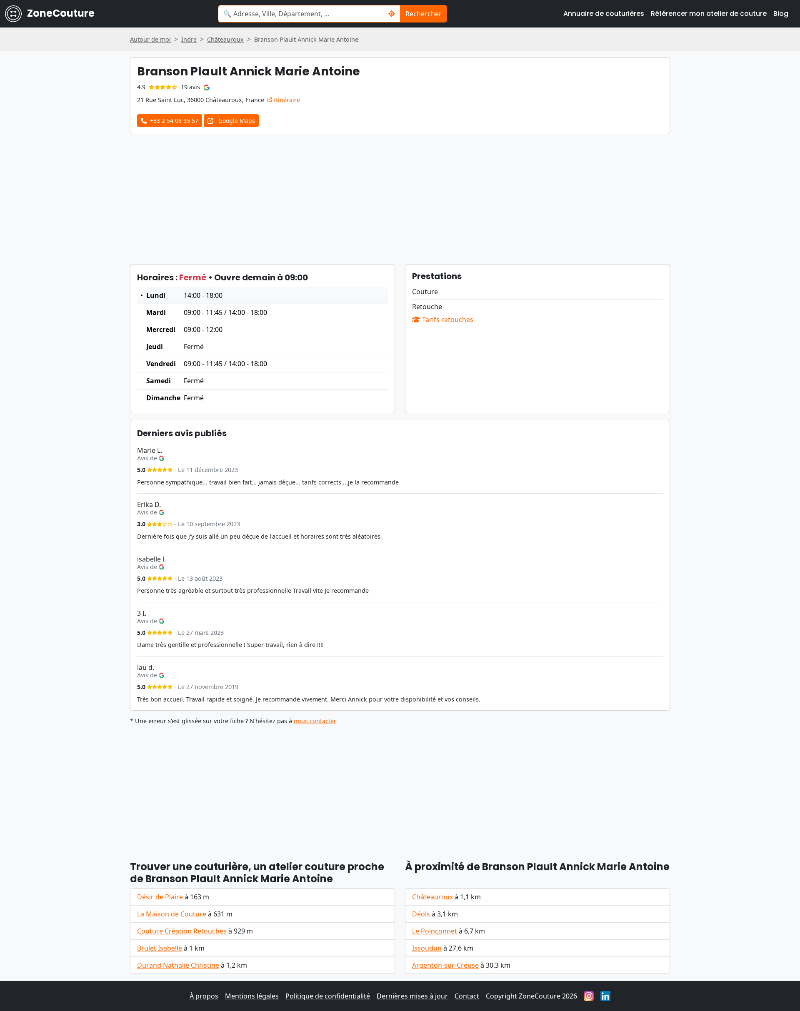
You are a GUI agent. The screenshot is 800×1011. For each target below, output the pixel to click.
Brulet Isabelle (159, 948)
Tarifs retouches (446, 319)
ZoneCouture (60, 13)
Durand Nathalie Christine (178, 965)
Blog (780, 13)
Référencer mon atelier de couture (709, 13)
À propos (204, 996)
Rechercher (423, 13)
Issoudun (427, 948)
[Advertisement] (400, 199)
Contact (467, 996)
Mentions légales (252, 996)
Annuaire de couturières (603, 13)
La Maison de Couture (171, 914)
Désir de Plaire (160, 896)
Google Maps (236, 121)
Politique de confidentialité (327, 996)
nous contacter (315, 721)
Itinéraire (286, 100)
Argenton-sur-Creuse (445, 965)
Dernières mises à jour (412, 996)
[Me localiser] (391, 13)
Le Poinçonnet (434, 931)
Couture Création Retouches (182, 931)
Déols (421, 914)
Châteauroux (432, 896)
